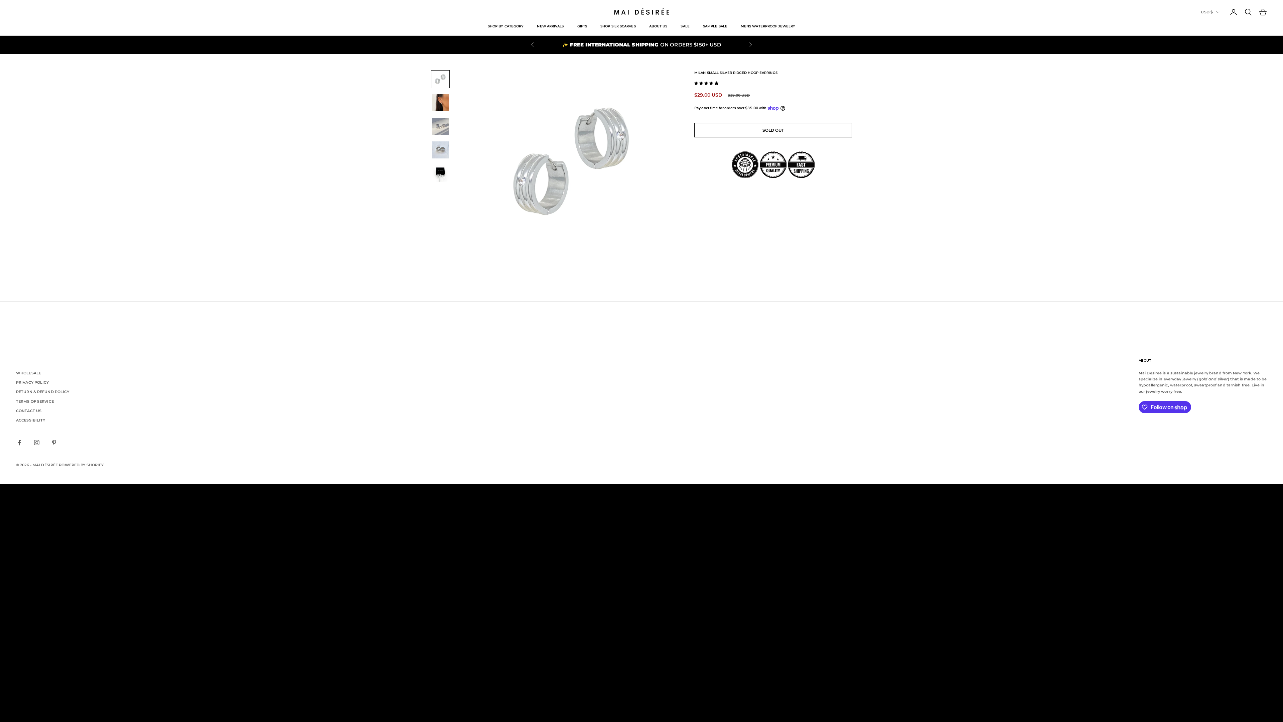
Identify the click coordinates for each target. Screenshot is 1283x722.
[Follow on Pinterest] (54, 442)
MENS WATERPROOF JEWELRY (768, 26)
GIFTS (582, 26)
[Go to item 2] (440, 103)
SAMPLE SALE (715, 26)
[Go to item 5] (440, 173)
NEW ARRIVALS (550, 26)
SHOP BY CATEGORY (506, 26)
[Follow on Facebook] (19, 442)
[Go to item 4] (440, 150)
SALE (685, 26)
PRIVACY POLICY (32, 382)
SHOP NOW (674, 44)
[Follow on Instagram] (36, 442)
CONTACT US (28, 410)
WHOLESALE (28, 373)
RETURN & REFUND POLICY (42, 391)
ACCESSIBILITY (30, 420)
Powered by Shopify (81, 465)
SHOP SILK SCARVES (618, 26)
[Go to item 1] (440, 79)
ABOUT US (658, 26)
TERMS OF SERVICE (35, 401)
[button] (706, 83)
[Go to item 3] (440, 126)
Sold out (773, 130)
